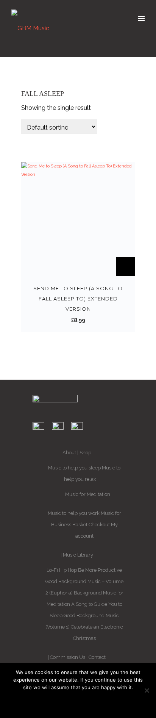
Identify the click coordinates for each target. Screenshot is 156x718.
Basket (79, 524)
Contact (97, 657)
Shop (85, 452)
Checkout (99, 524)
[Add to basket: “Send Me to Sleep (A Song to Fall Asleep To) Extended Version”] (125, 266)
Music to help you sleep (74, 468)
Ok (78, 702)
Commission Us (67, 657)
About (69, 452)
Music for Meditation (87, 494)
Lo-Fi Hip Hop (62, 570)
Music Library (78, 555)
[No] (146, 690)
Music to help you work (74, 513)
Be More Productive (100, 570)
